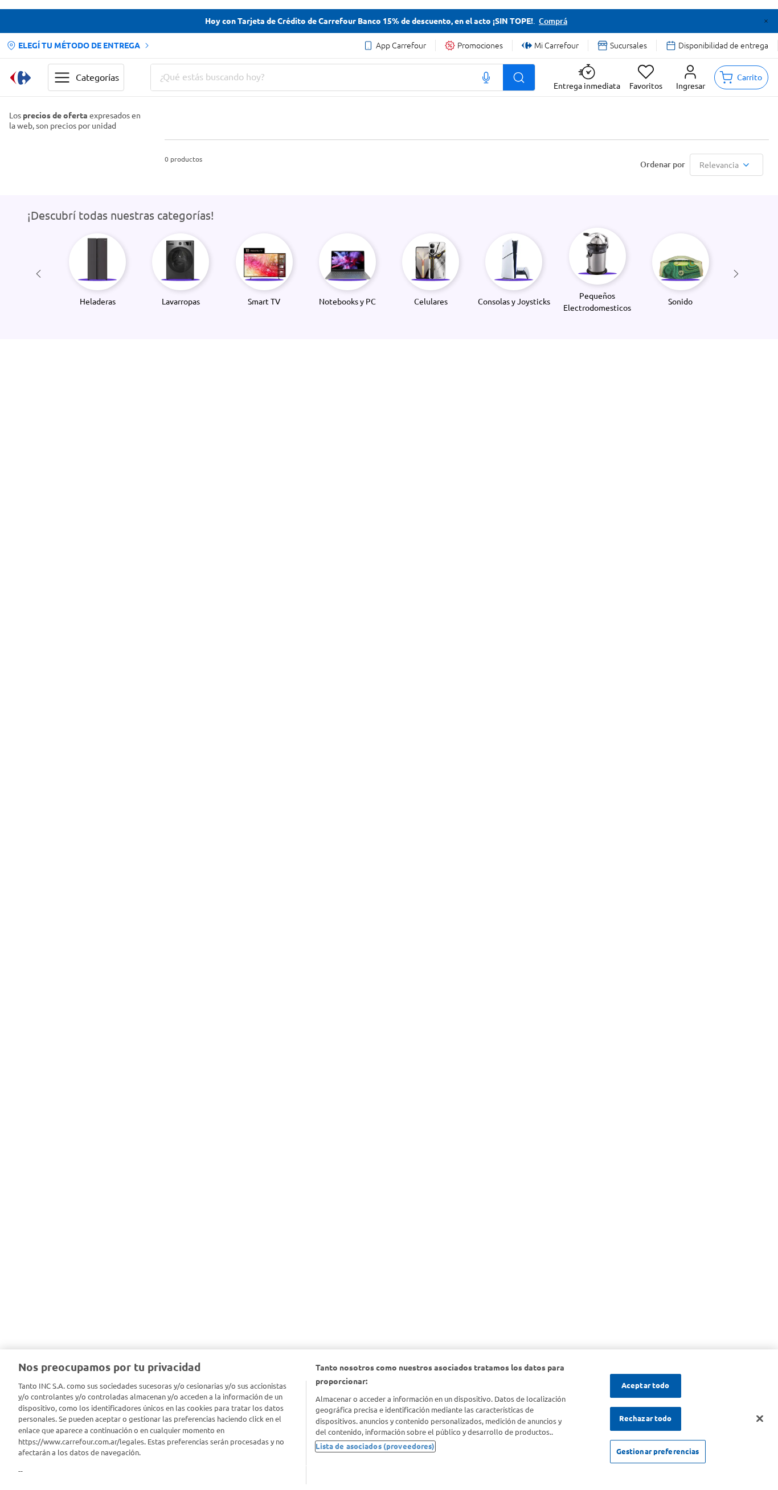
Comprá (553, 21)
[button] (690, 77)
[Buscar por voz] (486, 77)
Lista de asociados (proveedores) (375, 1446)
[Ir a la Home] (20, 77)
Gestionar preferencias (657, 1451)
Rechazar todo (645, 1418)
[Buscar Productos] (519, 77)
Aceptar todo (645, 1385)
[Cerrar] (759, 1418)
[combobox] (342, 77)
